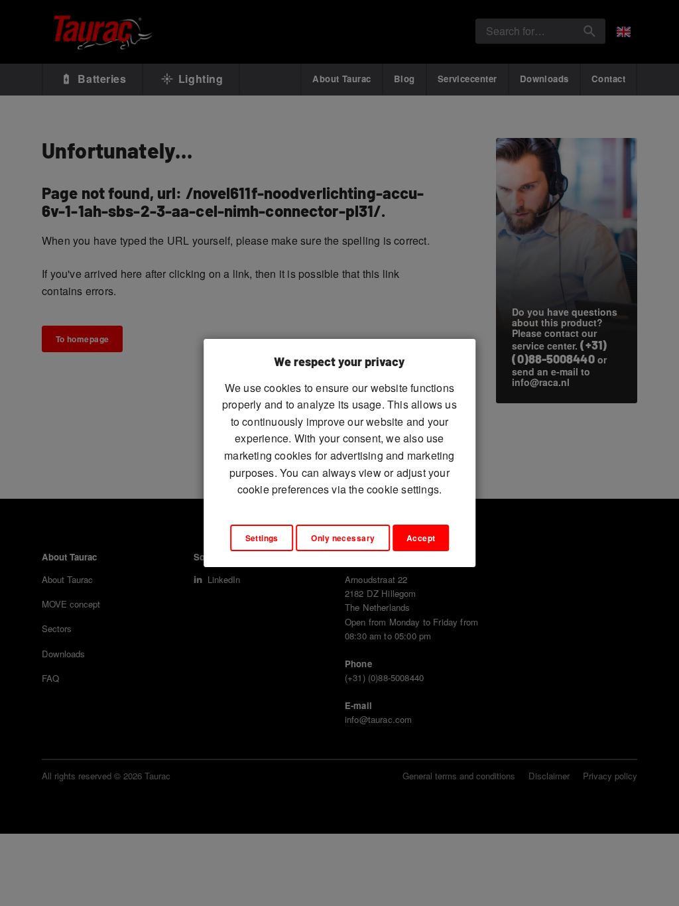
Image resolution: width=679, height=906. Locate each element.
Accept (421, 538)
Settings (261, 538)
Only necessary (343, 538)
